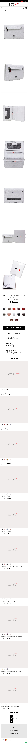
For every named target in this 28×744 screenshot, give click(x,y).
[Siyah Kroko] (19, 314)
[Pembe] (9, 314)
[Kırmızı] (24, 309)
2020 (25, 742)
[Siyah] (4, 309)
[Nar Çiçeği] (14, 309)
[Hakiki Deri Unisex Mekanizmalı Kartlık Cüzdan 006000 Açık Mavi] (14, 654)
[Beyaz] (14, 314)
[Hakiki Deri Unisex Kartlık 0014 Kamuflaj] (14, 444)
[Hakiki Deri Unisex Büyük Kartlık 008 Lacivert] (14, 409)
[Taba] (12, 319)
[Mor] (19, 309)
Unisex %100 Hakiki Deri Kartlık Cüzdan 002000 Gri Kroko (10, 706)
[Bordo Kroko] (16, 319)
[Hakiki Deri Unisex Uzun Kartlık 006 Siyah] (14, 374)
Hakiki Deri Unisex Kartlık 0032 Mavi (6, 531)
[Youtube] (14, 721)
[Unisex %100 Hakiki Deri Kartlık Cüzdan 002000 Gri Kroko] (14, 689)
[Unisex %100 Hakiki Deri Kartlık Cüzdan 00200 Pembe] (14, 584)
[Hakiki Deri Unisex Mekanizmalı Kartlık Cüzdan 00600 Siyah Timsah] (14, 619)
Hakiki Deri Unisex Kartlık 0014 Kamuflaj (7, 461)
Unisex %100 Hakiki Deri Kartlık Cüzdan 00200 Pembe (9, 601)
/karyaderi (15, 718)
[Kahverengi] (24, 314)
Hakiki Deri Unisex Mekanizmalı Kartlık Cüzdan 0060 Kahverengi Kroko (12, 566)
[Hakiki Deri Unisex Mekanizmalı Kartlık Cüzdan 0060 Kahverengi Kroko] (14, 549)
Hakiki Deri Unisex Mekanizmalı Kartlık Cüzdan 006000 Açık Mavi (11, 671)
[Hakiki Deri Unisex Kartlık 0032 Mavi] (14, 514)
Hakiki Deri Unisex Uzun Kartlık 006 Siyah (7, 391)
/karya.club (15, 715)
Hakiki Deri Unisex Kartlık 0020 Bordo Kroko (8, 496)
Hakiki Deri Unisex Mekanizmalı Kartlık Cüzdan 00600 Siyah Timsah (11, 636)
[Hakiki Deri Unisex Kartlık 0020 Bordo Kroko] (14, 479)
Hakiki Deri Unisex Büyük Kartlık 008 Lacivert (8, 426)
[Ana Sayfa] (14, 4)
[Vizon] (9, 309)
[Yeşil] (4, 314)
